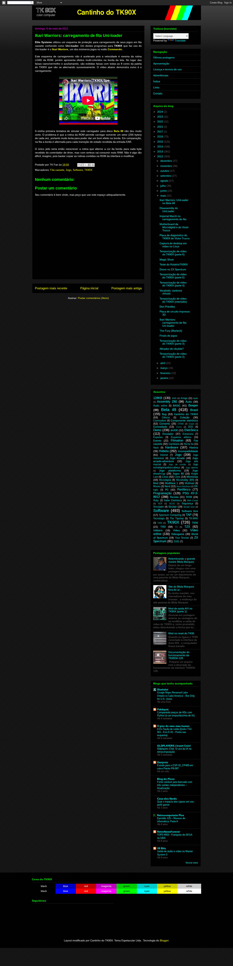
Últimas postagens (164, 57)
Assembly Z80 (167, 401)
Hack (156, 447)
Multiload (189, 483)
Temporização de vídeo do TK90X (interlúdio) (173, 300)
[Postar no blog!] (82, 165)
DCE (190, 427)
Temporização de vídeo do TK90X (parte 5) (173, 276)
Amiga (184, 398)
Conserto (164, 423)
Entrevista (188, 434)
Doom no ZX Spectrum (173, 269)
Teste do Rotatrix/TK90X (174, 264)
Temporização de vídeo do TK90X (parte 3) (173, 342)
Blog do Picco (166, 778)
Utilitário (158, 530)
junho (163, 190)
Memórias (192, 476)
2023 (160, 116)
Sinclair (172, 506)
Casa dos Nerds (167, 798)
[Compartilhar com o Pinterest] (93, 165)
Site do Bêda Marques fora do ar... (181, 588)
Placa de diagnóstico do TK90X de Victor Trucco (175, 237)
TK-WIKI (193, 518)
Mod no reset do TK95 (181, 633)
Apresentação (161, 63)
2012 (160, 156)
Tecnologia (159, 518)
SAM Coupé (192, 500)
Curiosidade (160, 426)
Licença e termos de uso (167, 69)
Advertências (160, 75)
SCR (160, 503)
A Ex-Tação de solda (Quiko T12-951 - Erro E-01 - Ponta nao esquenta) (174, 732)
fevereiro (165, 373)
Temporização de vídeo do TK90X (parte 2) (173, 355)
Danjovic (162, 762)
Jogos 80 (178, 473)
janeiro (164, 378)
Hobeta (164, 451)
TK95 (195, 522)
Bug (164, 414)
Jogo (68, 169)
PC (167, 489)
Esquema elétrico (181, 437)
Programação (162, 493)
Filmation (177, 440)
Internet (164, 455)
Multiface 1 (171, 483)
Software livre (190, 511)
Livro (177, 476)
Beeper (193, 405)
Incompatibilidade (188, 451)
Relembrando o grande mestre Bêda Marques (181, 560)
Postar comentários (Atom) (93, 298)
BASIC (176, 405)
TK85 (159, 523)
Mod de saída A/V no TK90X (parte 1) (180, 610)
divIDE (174, 430)
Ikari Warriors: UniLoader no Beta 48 (174, 202)
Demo (157, 430)
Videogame (177, 534)
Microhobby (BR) (185, 480)
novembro (166, 165)
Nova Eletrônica (183, 486)
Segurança (187, 503)
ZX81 (176, 541)
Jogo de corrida (177, 464)
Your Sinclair (182, 538)
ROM (189, 497)
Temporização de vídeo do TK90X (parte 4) (173, 284)
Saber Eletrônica (173, 500)
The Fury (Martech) (171, 330)
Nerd (167, 486)
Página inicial (89, 288)
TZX (187, 526)
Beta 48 (118, 131)
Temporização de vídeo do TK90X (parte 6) (173, 253)
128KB (157, 398)
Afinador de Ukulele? (172, 348)
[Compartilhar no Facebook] (89, 165)
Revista (174, 497)
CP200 (181, 424)
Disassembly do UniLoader (169, 210)
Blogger (164, 940)
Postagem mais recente (51, 288)
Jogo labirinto (192, 467)
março (164, 367)
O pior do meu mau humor (173, 726)
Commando (115, 49)
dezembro (166, 160)
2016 (160, 136)
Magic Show (167, 259)
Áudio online (160, 405)
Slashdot (162, 689)
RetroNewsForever (168, 831)
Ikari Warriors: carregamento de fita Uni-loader (173, 322)
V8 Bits (161, 848)
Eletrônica (191, 430)
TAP (188, 514)
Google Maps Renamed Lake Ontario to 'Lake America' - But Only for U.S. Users (176, 695)
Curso (179, 427)
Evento (157, 440)
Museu (156, 486)
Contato (157, 93)
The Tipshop (176, 518)
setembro (166, 175)
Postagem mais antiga (126, 288)
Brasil (194, 410)
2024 (160, 111)
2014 (160, 146)
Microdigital (165, 480)
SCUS (172, 503)
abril (163, 363)
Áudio (188, 401)
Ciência (166, 417)
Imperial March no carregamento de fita (173, 218)
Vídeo (176, 530)
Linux (165, 476)
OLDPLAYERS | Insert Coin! (174, 745)
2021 (160, 126)
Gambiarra (174, 444)
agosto (164, 180)
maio (163, 195)
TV (176, 527)
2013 (160, 151)
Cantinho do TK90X (186, 414)
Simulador (158, 507)
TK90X (88, 169)
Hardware (171, 447)
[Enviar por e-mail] (79, 165)
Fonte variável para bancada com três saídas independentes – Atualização (174, 785)
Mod (155, 483)
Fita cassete (57, 169)
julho (163, 185)
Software (78, 169)
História (193, 447)
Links (156, 87)
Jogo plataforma (170, 470)
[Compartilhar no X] (86, 165)
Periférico (183, 489)
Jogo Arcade (177, 458)
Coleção (184, 417)
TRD (163, 526)
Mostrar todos (192, 863)
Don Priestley (167, 306)
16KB (174, 398)
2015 (160, 141)
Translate (180, 40)
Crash (191, 424)
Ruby (156, 500)
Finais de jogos (168, 335)
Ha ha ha (188, 444)
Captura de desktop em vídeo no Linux (173, 245)
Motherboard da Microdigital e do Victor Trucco (174, 227)
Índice (156, 81)
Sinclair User (189, 507)
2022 (160, 121)
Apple (195, 398)
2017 (160, 131)
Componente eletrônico (184, 420)
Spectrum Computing (170, 515)
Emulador (168, 433)
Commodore (159, 420)
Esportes (158, 437)
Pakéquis (163, 709)
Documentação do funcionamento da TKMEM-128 (178, 655)
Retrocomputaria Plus (170, 815)
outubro (165, 170)
